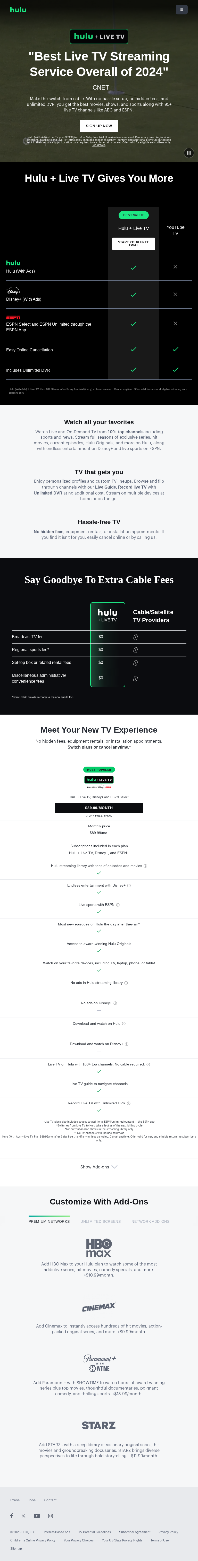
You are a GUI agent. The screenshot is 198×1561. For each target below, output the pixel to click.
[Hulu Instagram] (50, 1515)
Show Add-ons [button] (94, 1167)
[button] (189, 153)
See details (98, 145)
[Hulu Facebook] (15, 1515)
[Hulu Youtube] (41, 1515)
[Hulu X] (27, 1515)
